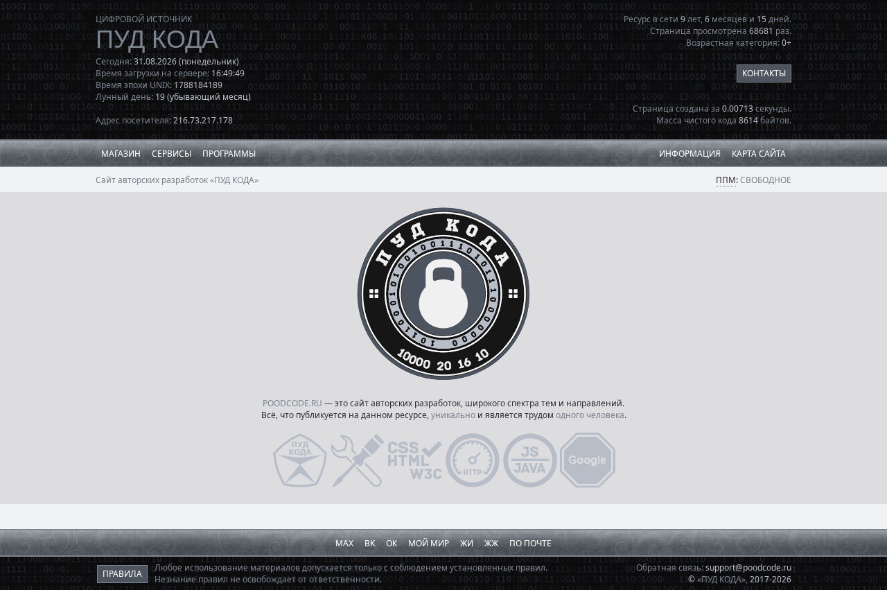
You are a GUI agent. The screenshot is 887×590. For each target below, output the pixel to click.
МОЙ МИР (428, 543)
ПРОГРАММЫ (229, 153)
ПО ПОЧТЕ (530, 543)
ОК (391, 543)
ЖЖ (491, 543)
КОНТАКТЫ (764, 73)
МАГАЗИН (121, 153)
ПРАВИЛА (122, 574)
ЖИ (466, 543)
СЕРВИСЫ (171, 153)
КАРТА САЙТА (759, 153)
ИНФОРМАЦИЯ (690, 153)
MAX (344, 543)
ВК (370, 543)
